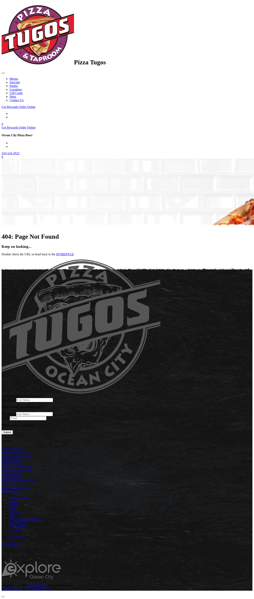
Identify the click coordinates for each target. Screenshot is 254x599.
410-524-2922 (10, 153)
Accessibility (18, 526)
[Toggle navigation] (3, 73)
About (13, 505)
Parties (14, 86)
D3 (28, 588)
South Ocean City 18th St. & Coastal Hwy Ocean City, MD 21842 (17, 466)
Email (5, 418)
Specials (15, 82)
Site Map (15, 530)
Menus (14, 78)
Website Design (11, 588)
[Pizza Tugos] (38, 62)
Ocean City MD (42, 588)
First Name (8, 400)
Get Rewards (10, 107)
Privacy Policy (19, 523)
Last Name (8, 414)
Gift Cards (16, 93)
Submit (7, 432)
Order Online (27, 107)
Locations (16, 89)
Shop (13, 96)
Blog (13, 508)
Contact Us (17, 100)
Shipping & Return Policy (26, 519)
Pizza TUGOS (37, 585)
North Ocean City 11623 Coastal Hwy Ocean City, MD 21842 (16, 452)
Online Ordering (20, 498)
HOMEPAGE (65, 254)
